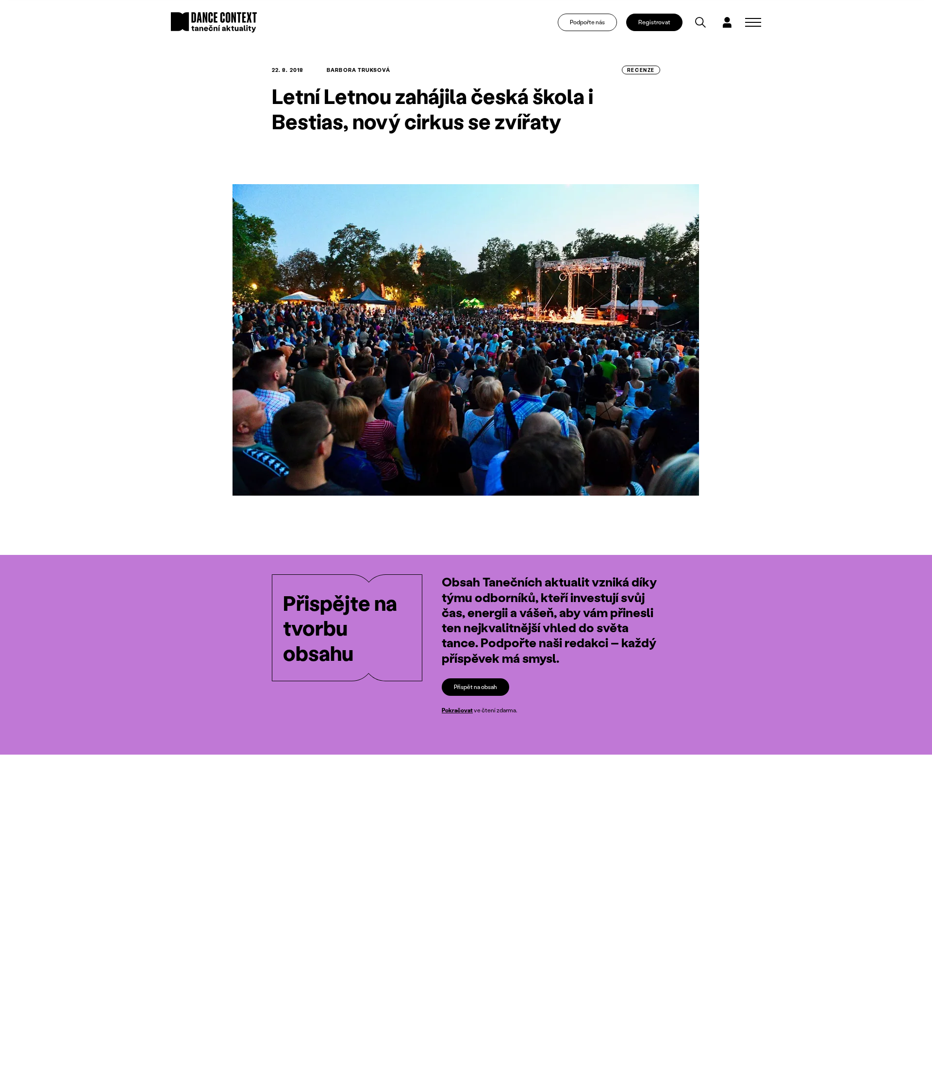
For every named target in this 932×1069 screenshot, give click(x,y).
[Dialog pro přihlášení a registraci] (727, 22)
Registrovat (654, 22)
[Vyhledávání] (700, 22)
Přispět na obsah (475, 686)
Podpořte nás (587, 22)
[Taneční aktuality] (214, 22)
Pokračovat (457, 710)
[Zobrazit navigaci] (753, 22)
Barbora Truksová (358, 70)
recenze (641, 70)
